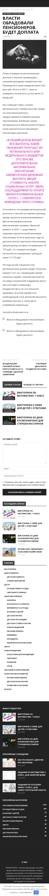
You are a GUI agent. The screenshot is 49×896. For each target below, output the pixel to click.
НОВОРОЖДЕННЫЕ (12, 650)
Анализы (11, 600)
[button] (45, 3)
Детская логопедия (17, 619)
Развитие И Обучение (17, 685)
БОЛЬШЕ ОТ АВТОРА (33, 384)
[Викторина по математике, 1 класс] (9, 395)
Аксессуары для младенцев (20, 654)
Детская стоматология (19, 623)
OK (36, 892)
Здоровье (12, 658)
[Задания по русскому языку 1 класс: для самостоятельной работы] (9, 787)
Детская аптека (14, 615)
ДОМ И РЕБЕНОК (11, 573)
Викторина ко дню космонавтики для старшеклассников (30, 420)
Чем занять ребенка (16, 592)
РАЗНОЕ (7, 689)
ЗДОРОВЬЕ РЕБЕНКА (13, 596)
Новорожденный (15, 627)
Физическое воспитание (19, 643)
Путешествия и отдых (18, 588)
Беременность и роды (17, 608)
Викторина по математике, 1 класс (30, 394)
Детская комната (15, 577)
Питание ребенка (15, 631)
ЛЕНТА (7, 646)
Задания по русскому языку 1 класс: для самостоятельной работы (32, 787)
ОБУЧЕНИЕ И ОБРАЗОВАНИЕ (22, 10)
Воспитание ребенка (17, 677)
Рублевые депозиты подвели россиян (36, 366)
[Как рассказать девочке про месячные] (9, 762)
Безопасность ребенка (18, 604)
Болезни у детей (15, 612)
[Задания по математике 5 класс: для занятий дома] (9, 775)
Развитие (11, 662)
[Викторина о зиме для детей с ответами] (9, 408)
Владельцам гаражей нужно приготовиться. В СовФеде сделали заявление (13, 369)
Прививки (12, 635)
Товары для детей (16, 581)
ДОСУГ (7, 584)
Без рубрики (10, 569)
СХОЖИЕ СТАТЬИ (12, 384)
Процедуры (12, 639)
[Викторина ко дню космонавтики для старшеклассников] (9, 420)
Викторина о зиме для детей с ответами (31, 407)
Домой (5, 10)
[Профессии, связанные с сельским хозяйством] (9, 552)
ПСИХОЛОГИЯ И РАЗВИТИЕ (16, 674)
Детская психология (17, 681)
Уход (9, 666)
